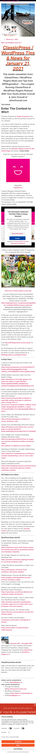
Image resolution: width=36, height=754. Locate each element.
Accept (17, 238)
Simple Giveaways (23, 116)
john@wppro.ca (14, 695)
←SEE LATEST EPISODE (9, 1)
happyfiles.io (18, 187)
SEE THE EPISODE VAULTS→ (11, 43)
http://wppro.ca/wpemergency (21, 693)
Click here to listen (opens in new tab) (18, 291)
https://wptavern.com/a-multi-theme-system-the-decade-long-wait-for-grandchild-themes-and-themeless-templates (17, 549)
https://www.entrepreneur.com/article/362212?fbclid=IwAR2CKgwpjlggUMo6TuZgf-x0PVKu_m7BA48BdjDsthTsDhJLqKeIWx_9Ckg (18, 369)
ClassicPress (27, 650)
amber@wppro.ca (16, 682)
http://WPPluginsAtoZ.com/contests (18, 343)
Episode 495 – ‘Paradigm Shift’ (21, 643)
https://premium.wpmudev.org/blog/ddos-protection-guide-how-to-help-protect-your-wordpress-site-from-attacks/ (17, 604)
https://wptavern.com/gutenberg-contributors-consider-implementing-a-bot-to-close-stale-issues (18, 456)
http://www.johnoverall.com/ (16, 689)
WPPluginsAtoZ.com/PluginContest (13, 355)
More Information (17, 233)
